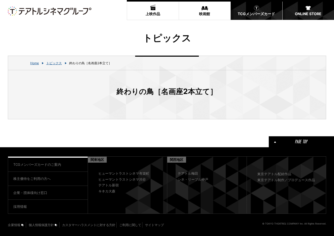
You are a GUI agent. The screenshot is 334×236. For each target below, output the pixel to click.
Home (34, 63)
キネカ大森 (106, 191)
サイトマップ (154, 225)
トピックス (54, 63)
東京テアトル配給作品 (274, 174)
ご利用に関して (130, 225)
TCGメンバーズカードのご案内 (37, 164)
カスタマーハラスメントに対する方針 (88, 225)
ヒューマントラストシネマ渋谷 (122, 179)
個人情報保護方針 (41, 225)
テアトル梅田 (188, 173)
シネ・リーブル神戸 (193, 179)
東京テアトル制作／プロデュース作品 (286, 180)
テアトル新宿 (108, 185)
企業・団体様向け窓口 (30, 193)
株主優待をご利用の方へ (32, 178)
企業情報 (14, 225)
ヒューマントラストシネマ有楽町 (123, 173)
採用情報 (20, 206)
